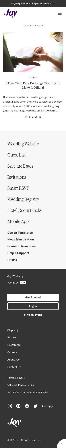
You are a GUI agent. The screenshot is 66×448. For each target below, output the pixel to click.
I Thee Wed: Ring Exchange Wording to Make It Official (33, 85)
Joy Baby (16, 282)
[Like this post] (26, 117)
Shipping (12, 330)
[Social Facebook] (27, 406)
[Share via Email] (40, 117)
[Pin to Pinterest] (36, 117)
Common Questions (21, 246)
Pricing (12, 260)
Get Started (33, 297)
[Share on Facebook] (29, 117)
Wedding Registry (23, 199)
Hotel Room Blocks (24, 210)
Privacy (21, 377)
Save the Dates (20, 166)
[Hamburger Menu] (60, 13)
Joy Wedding (15, 276)
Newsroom (14, 344)
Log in (33, 306)
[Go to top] (62, 444)
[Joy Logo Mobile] (10, 13)
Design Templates (20, 232)
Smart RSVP (18, 188)
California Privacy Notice (20, 384)
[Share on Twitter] (33, 117)
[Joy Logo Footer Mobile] (33, 422)
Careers (12, 352)
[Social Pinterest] (18, 406)
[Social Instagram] (9, 406)
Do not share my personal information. (28, 392)
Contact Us (14, 367)
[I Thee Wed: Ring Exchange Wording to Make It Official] (33, 52)
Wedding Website (23, 144)
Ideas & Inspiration (20, 239)
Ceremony (33, 77)
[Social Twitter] (35, 406)
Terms (10, 377)
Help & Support (18, 253)
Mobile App (18, 221)
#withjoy (47, 406)
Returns (12, 337)
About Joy (13, 359)
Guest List (16, 155)
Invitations (16, 177)
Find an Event (33, 314)
